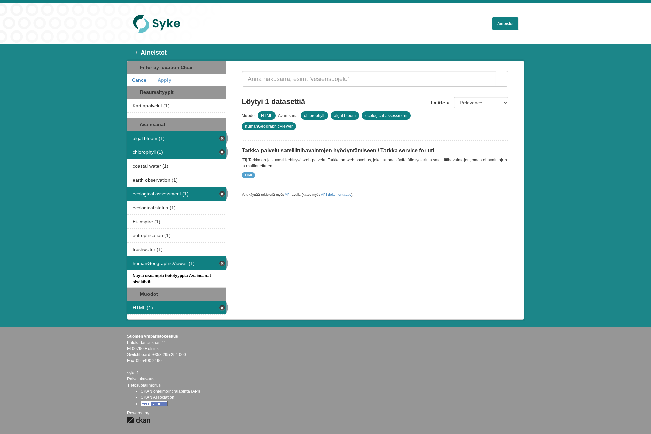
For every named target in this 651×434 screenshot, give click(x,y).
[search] (502, 79)
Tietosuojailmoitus (144, 385)
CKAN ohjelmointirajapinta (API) (170, 391)
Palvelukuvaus (140, 379)
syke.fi (133, 373)
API (288, 195)
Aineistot (505, 23)
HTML (248, 175)
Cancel (140, 80)
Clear (187, 67)
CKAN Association (157, 397)
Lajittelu (440, 102)
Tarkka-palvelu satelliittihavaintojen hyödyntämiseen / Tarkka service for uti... (340, 150)
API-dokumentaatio (336, 195)
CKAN (138, 420)
